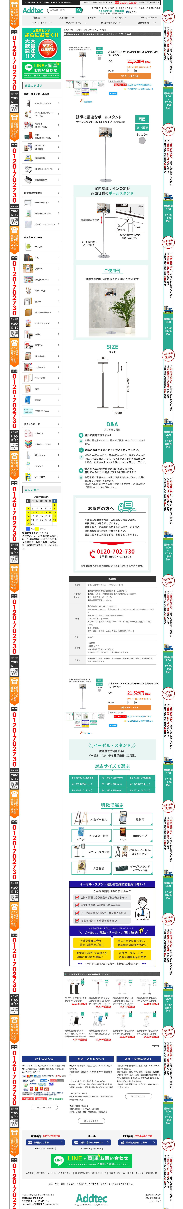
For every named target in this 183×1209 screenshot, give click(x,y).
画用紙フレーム (42, 279)
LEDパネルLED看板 (40, 147)
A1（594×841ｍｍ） (82, 784)
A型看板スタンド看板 (41, 125)
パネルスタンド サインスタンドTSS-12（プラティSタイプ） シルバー (100, 1001)
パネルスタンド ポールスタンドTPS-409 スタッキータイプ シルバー (123, 1001)
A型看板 (36, 17)
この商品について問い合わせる (141, 89)
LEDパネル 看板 (147, 17)
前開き (38, 399)
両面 (37, 388)
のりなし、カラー (43, 444)
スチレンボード (39, 23)
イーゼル (91, 17)
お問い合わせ (155, 7)
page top (155, 1045)
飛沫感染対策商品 (33, 193)
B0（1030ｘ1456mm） (84, 777)
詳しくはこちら (44, 1107)
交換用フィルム (42, 410)
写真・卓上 (40, 290)
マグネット (40, 367)
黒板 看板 (63, 17)
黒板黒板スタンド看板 (43, 136)
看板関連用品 (41, 179)
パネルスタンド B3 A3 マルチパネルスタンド (147, 999)
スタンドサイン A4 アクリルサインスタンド (123, 1032)
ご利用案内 (109, 7)
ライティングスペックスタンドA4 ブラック (76, 999)
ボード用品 (40, 477)
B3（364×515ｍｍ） (82, 790)
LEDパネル (40, 356)
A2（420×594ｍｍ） (140, 784)
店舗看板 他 (143, 23)
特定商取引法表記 (153, 1195)
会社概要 (141, 7)
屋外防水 (39, 345)
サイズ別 (39, 246)
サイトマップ (155, 1201)
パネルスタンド (119, 17)
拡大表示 (88, 101)
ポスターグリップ (109, 23)
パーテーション (42, 202)
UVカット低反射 (42, 323)
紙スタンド (40, 455)
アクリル (39, 268)
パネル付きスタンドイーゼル (44, 114)
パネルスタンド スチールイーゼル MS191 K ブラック (99, 1033)
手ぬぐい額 (40, 377)
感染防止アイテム (43, 213)
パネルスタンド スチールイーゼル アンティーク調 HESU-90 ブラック (75, 1033)
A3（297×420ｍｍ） (112, 790)
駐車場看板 (40, 157)
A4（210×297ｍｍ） (140, 790)
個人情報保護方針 (153, 1198)
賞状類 (38, 301)
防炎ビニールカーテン (45, 224)
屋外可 (38, 334)
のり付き (39, 433)
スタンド (39, 466)
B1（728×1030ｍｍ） (141, 777)
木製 (37, 257)
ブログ (97, 7)
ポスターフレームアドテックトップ (77, 30)
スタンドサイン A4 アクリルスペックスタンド (147, 1032)
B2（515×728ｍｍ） (112, 784)
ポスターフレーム (74, 23)
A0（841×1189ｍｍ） (113, 777)
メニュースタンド (100, 30)
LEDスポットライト (44, 168)
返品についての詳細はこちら (140, 85)
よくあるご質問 (126, 7)
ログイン (133, 11)
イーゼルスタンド (43, 103)
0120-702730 (128, 2)
